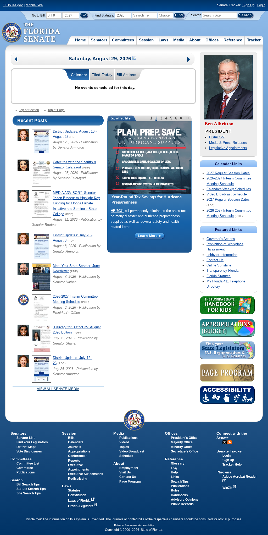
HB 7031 (117, 211)
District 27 (217, 137)
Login (261, 5)
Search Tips (180, 481)
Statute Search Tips (31, 488)
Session (146, 40)
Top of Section (29, 110)
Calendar (79, 75)
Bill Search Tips (28, 484)
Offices (212, 40)
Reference (233, 40)
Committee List (27, 463)
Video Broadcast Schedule (226, 194)
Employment (128, 468)
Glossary (178, 463)
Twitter (224, 442)
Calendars (75, 442)
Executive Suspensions (85, 474)
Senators (99, 40)
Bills (71, 437)
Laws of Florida (79, 500)
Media (178, 40)
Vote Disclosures (29, 451)
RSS (229, 442)
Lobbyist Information (221, 255)
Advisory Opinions (184, 499)
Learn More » (149, 235)
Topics (124, 447)
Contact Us (215, 260)
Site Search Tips (28, 493)
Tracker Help (232, 464)
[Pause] (187, 118)
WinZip (227, 487)
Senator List (25, 437)
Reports (74, 460)
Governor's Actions (220, 239)
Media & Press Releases (228, 143)
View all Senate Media (58, 389)
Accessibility (146, 525)
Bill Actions (126, 75)
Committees (123, 40)
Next (189, 60)
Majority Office (182, 442)
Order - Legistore (81, 506)
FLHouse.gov (13, 5)
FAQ (174, 468)
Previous (16, 60)
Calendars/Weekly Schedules (228, 189)
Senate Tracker (229, 451)
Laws (163, 40)
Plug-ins (223, 472)
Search (196, 15)
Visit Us (125, 472)
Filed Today (102, 75)
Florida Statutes (218, 276)
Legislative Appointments (228, 148)
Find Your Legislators (32, 442)
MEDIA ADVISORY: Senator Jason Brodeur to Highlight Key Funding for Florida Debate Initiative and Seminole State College (76, 203)
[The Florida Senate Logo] (31, 33)
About (194, 40)
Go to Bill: (39, 15)
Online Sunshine (218, 265)
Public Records (182, 504)
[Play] (182, 118)
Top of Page (56, 110)
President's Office (184, 437)
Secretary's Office (184, 451)
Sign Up (248, 5)
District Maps (26, 447)
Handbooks (179, 495)
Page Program (130, 481)
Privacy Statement (125, 525)
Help (174, 472)
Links (175, 476)
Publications (128, 437)
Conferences (77, 455)
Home (80, 40)
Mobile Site (34, 5)
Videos (124, 442)
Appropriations (79, 451)
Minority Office (182, 447)
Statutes (74, 490)
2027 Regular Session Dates (228, 173)
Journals (74, 447)
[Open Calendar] (134, 58)
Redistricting (77, 478)
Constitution (77, 495)
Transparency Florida (222, 270)
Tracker (254, 40)
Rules (175, 490)
